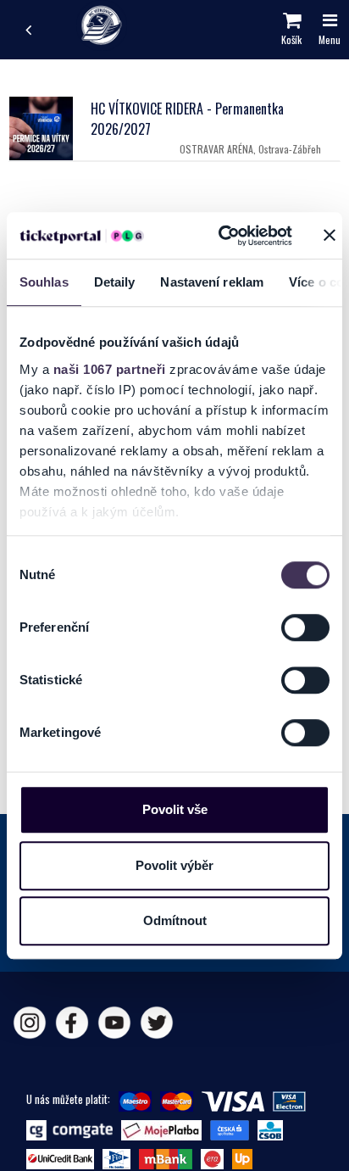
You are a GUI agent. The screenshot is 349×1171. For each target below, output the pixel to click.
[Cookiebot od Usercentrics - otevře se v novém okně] (221, 236)
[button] (291, 29)
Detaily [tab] (115, 282)
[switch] (305, 627)
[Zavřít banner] (329, 236)
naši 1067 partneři (109, 369)
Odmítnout (175, 920)
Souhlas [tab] (44, 282)
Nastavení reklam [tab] (211, 282)
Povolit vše (175, 809)
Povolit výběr (174, 865)
